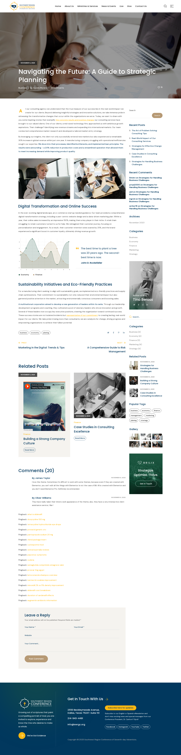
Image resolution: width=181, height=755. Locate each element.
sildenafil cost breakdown (38, 590)
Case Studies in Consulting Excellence (94, 429)
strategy (144, 420)
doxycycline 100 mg (36, 519)
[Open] (171, 6)
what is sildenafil (34, 514)
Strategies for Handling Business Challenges (147, 163)
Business (22, 88)
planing (46, 333)
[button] (165, 6)
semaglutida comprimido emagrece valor (45, 565)
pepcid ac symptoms (37, 554)
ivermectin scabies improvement (42, 580)
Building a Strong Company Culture (44, 441)
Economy (133, 241)
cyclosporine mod (35, 544)
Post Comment (36, 659)
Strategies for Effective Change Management (147, 147)
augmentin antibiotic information (42, 600)
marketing (150, 415)
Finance (26, 434)
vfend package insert (36, 539)
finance (157, 410)
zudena (30, 560)
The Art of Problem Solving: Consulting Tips (144, 132)
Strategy (133, 254)
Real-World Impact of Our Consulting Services (144, 139)
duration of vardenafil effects (40, 595)
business (23, 333)
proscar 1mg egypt (35, 570)
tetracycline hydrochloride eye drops (44, 524)
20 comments (57, 88)
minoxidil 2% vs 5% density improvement (45, 585)
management (136, 415)
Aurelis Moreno (40, 88)
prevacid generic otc (36, 529)
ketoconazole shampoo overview (42, 575)
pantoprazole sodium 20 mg (40, 534)
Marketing (134, 250)
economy (35, 333)
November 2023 (136, 222)
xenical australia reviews (38, 549)
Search (132, 110)
